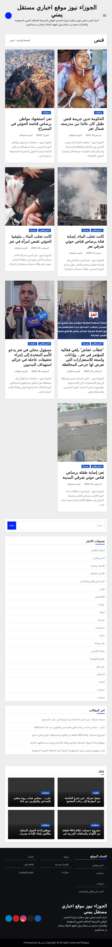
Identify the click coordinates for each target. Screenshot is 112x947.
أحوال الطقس (98, 550)
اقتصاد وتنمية (98, 565)
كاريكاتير (101, 674)
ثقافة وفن (100, 596)
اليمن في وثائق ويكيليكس (92, 581)
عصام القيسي (98, 651)
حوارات (101, 604)
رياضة (102, 635)
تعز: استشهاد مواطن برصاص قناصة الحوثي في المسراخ (31, 124)
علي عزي (100, 666)
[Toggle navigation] (104, 15)
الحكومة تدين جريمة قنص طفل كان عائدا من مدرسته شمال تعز (82, 124)
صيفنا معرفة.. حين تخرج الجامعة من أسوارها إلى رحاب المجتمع (73, 719)
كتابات (102, 682)
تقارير (102, 589)
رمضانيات (100, 627)
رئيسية (86, 230)
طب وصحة (99, 643)
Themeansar (30, 942)
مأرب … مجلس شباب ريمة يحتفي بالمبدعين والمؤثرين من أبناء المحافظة (69, 727)
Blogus (85, 942)
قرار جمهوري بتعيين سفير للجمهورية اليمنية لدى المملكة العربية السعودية (68, 750)
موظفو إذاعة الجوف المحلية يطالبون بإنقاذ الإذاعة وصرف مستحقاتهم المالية (67, 742)
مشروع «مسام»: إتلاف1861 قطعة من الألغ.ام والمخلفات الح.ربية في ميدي (68, 735)
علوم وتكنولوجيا (97, 658)
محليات (98, 112)
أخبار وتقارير (97, 230)
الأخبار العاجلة (98, 573)
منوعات (101, 697)
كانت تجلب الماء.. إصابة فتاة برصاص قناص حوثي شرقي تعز (84, 242)
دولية (102, 612)
